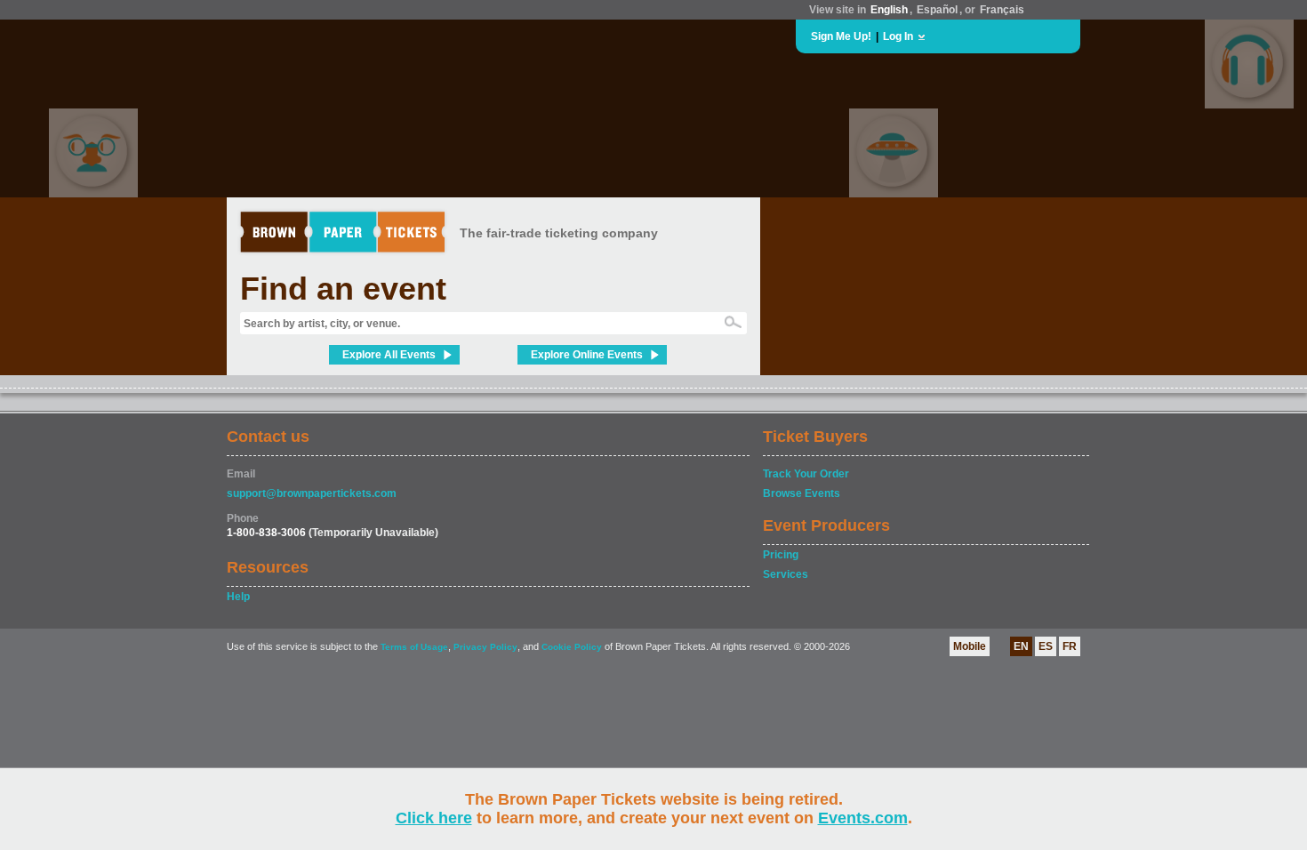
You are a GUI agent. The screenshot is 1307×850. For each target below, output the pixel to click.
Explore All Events (389, 355)
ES (1045, 646)
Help (238, 596)
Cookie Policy (571, 647)
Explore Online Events (587, 355)
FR (1069, 646)
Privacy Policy (485, 647)
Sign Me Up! (841, 36)
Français (1002, 10)
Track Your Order (806, 474)
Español (937, 10)
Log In (898, 36)
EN (1021, 646)
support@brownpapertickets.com (312, 493)
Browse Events (801, 493)
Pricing (780, 555)
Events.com (863, 818)
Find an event (343, 288)
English (889, 10)
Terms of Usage (414, 647)
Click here (434, 818)
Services (785, 574)
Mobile (969, 646)
